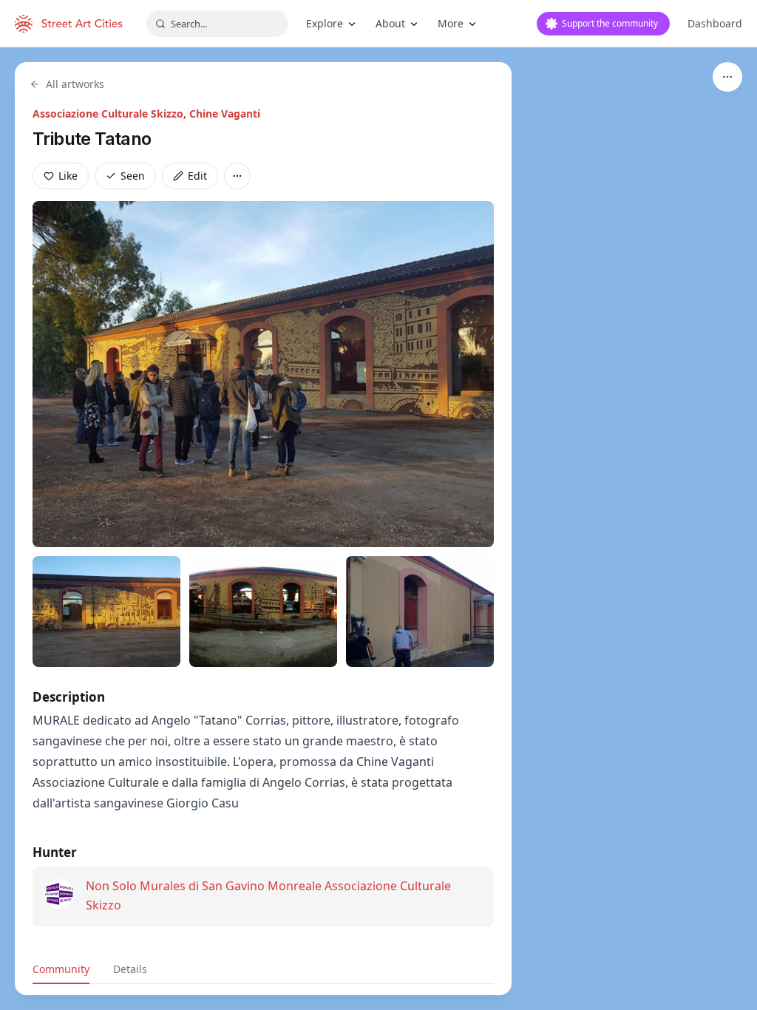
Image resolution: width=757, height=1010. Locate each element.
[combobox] (217, 23)
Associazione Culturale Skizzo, (111, 113)
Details (130, 969)
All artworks (75, 84)
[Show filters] (727, 77)
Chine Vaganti (224, 113)
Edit (197, 176)
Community (61, 969)
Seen (132, 176)
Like (68, 176)
